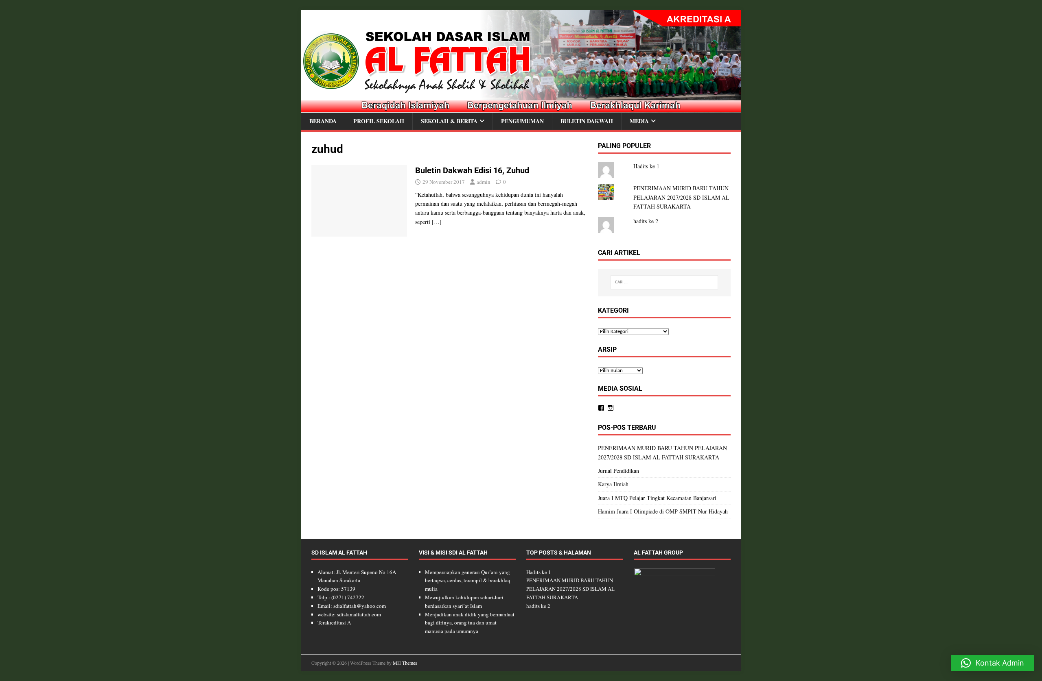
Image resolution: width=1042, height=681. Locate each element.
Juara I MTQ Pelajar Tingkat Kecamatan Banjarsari (657, 498)
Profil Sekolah (378, 121)
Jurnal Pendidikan (618, 470)
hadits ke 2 (645, 221)
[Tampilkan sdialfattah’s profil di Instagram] (610, 408)
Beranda (323, 121)
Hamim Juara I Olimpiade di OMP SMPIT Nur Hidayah (663, 511)
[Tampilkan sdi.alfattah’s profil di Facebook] (601, 408)
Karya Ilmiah (613, 484)
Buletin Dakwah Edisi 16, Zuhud (472, 170)
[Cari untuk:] (664, 282)
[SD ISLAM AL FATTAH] (521, 108)
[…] (437, 222)
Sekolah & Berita (449, 121)
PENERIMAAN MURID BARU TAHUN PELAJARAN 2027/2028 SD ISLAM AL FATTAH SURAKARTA (681, 197)
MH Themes (405, 662)
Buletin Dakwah (586, 121)
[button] (992, 663)
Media (639, 121)
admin (483, 181)
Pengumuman (522, 121)
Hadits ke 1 (646, 166)
